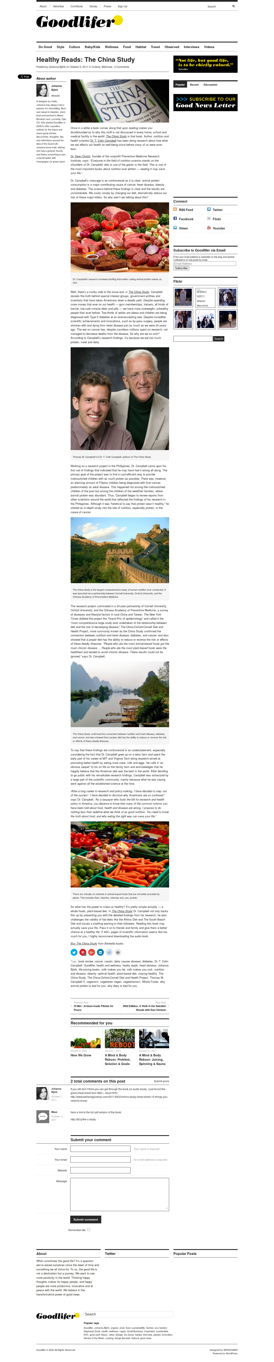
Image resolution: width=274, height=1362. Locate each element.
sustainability (138, 1327)
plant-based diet (127, 973)
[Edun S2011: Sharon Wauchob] (205, 298)
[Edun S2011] (227, 319)
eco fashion (161, 1327)
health (105, 1331)
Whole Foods (150, 982)
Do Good (45, 46)
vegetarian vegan (110, 982)
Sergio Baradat (122, 1338)
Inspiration (149, 1331)
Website (55, 95)
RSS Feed (186, 210)
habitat (138, 1334)
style (122, 1327)
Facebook (186, 219)
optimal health (106, 973)
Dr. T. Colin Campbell (103, 140)
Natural (135, 1338)
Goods (93, 6)
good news (146, 1338)
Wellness (111, 46)
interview (147, 1334)
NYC (86, 1334)
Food (127, 46)
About (43, 6)
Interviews (191, 46)
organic (114, 1327)
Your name (60, 1149)
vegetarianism (131, 982)
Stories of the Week (94, 1338)
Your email (61, 1159)
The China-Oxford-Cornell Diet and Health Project (117, 977)
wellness (113, 1331)
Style (60, 46)
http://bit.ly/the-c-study (83, 1119)
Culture (74, 46)
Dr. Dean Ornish (80, 156)
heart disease (148, 965)
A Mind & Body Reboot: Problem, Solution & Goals (117, 1059)
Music (104, 1334)
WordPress (232, 1353)
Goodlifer (89, 965)
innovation (167, 1334)
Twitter (218, 210)
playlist (157, 1334)
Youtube (219, 228)
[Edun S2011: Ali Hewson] (227, 297)
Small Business (135, 1331)
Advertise (58, 6)
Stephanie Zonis (92, 1331)
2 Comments (121, 66)
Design (119, 1334)
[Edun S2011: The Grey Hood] (182, 297)
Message (61, 1181)
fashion (150, 1327)
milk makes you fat (113, 969)
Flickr (217, 219)
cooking (109, 1338)
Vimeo (183, 228)
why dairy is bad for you (122, 986)
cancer (99, 961)
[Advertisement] (187, 21)
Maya (54, 1111)
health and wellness (109, 965)
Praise (107, 6)
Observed (172, 46)
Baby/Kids (92, 46)
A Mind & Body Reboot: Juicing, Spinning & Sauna (152, 1059)
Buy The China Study (84, 943)
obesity (91, 973)
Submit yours (161, 1081)
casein (108, 961)
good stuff (95, 1334)
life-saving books (89, 969)
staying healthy (147, 973)
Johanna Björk (57, 66)
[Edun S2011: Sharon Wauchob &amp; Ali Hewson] (182, 319)
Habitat (141, 46)
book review (85, 961)
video (111, 1334)
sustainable (162, 1331)
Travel (155, 46)
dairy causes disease (127, 961)
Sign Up (122, 6)
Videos (209, 46)
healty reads (130, 965)
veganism (92, 982)
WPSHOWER (230, 1349)
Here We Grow (81, 1055)
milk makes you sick (140, 969)
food (128, 1327)
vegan (122, 1331)
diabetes (147, 961)
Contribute (77, 6)
